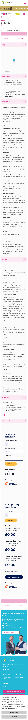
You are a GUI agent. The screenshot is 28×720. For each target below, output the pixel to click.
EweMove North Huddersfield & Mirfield (13, 628)
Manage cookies (14, 712)
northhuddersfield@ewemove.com (12, 625)
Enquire (21, 38)
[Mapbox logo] (6, 71)
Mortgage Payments (6, 24)
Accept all (14, 716)
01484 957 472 (8, 623)
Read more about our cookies (9, 708)
